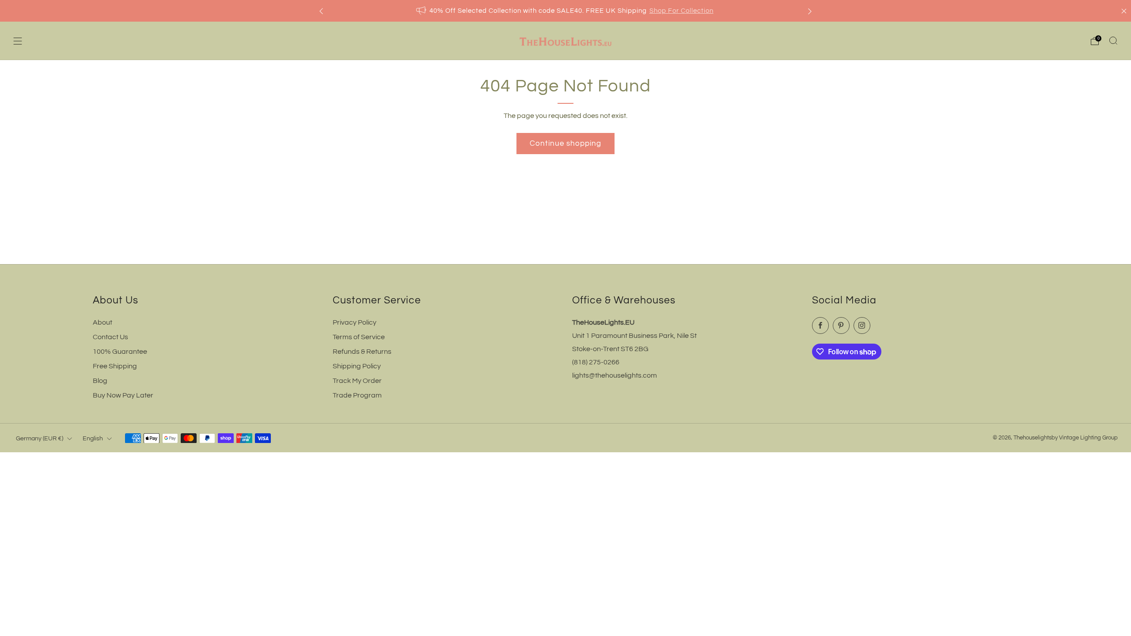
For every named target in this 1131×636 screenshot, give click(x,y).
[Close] (1124, 11)
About (102, 322)
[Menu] (17, 41)
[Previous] (321, 11)
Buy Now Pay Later (123, 395)
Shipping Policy (357, 366)
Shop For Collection (681, 11)
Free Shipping (115, 366)
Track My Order (357, 380)
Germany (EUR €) (39, 438)
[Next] (810, 11)
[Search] (1113, 40)
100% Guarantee (120, 351)
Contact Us (110, 337)
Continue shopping (565, 144)
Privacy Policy (354, 322)
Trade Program (357, 395)
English (93, 438)
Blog (100, 380)
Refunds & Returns (362, 351)
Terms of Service (359, 337)
